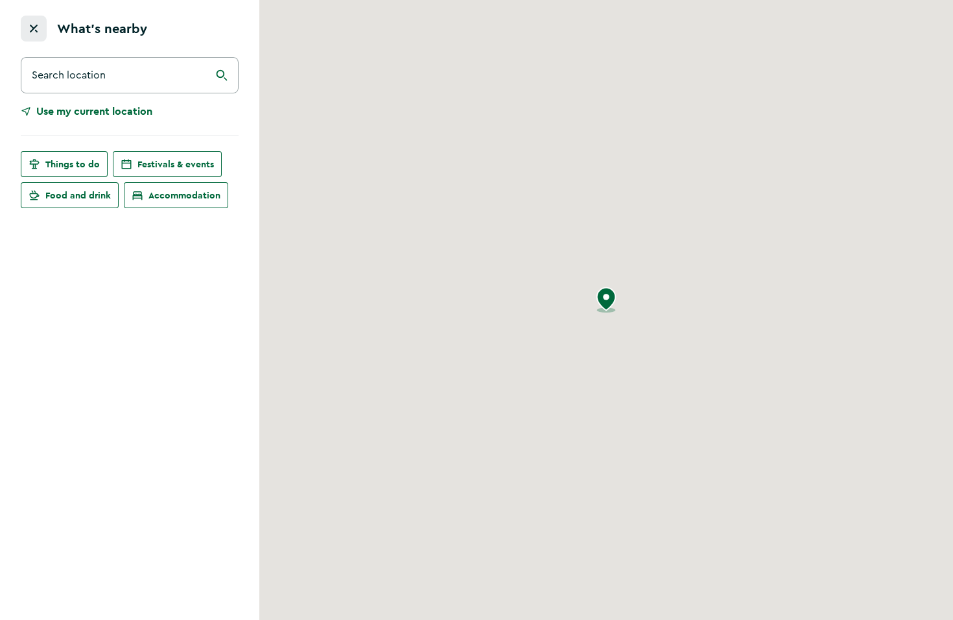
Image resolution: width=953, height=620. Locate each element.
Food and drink (78, 195)
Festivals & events (175, 164)
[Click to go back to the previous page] (34, 29)
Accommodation (184, 195)
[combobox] (130, 75)
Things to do (72, 164)
